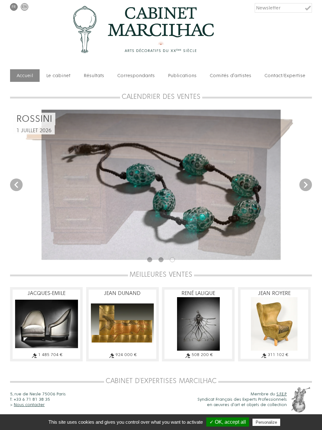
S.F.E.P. (281, 394)
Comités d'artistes (230, 75)
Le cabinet (58, 75)
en (24, 7)
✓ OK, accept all (227, 422)
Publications (182, 75)
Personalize (266, 422)
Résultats (94, 75)
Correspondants (136, 75)
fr (14, 7)
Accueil (25, 75)
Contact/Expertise (284, 75)
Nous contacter (29, 405)
